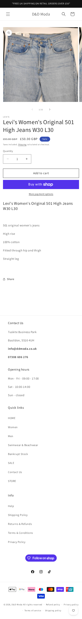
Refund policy (53, 604)
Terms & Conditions (20, 533)
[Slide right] (49, 109)
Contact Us (15, 472)
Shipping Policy (18, 515)
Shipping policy (53, 610)
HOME (11, 418)
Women (13, 427)
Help (11, 506)
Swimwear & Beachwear (23, 445)
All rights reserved (32, 604)
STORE (12, 481)
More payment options (41, 193)
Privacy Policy (16, 542)
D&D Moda (17, 604)
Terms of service (32, 610)
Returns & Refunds (20, 524)
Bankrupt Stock (18, 454)
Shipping (22, 144)
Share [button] (10, 279)
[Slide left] (32, 109)
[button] (8, 14)
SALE (11, 463)
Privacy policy (71, 604)
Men (10, 436)
